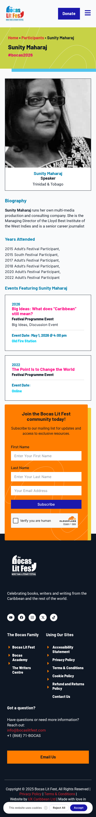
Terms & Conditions (67, 668)
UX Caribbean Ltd (42, 799)
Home (13, 37)
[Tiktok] (53, 617)
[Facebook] (21, 617)
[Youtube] (11, 617)
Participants (32, 37)
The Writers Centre (21, 670)
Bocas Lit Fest (23, 647)
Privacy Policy (63, 660)
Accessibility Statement (62, 649)
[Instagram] (32, 617)
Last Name (20, 467)
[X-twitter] (43, 617)
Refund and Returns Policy (68, 686)
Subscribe (46, 504)
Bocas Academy (19, 657)
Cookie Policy (63, 676)
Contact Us (61, 696)
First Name (20, 447)
